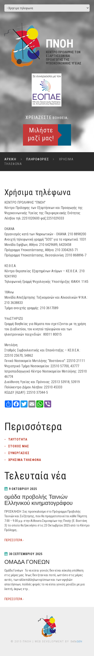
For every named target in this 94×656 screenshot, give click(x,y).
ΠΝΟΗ (27, 641)
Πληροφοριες (37, 159)
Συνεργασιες (19, 453)
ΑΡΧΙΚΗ (10, 159)
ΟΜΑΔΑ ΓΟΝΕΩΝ (27, 562)
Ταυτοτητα (17, 439)
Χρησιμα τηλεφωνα (24, 460)
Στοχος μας (18, 446)
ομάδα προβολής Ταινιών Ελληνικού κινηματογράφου (38, 499)
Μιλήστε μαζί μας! (41, 134)
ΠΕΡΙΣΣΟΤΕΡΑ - (14, 540)
